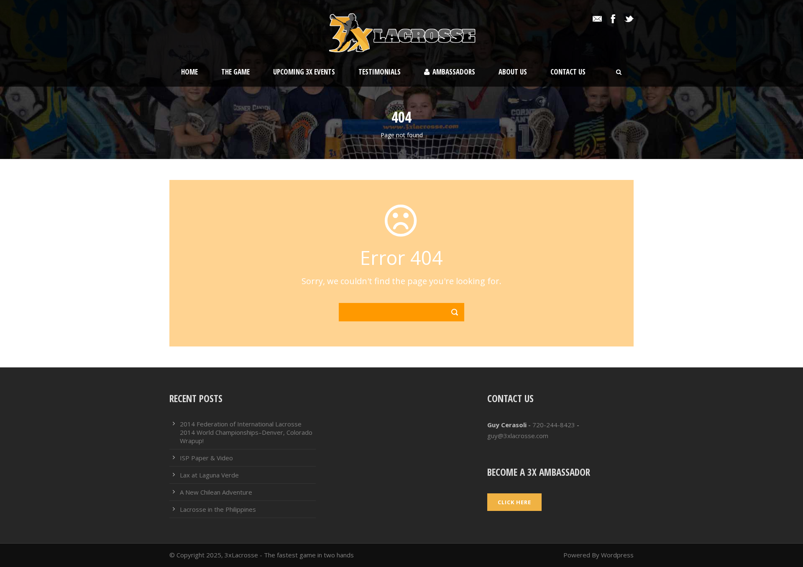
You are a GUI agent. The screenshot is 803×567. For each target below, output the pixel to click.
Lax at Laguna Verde (209, 475)
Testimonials (379, 72)
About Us (513, 72)
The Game (235, 72)
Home (189, 72)
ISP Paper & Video (206, 458)
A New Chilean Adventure (216, 492)
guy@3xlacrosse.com (517, 435)
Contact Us (568, 72)
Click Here (514, 502)
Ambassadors (453, 72)
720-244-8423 (553, 425)
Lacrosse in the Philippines (218, 509)
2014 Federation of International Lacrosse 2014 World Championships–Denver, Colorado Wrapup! (246, 432)
